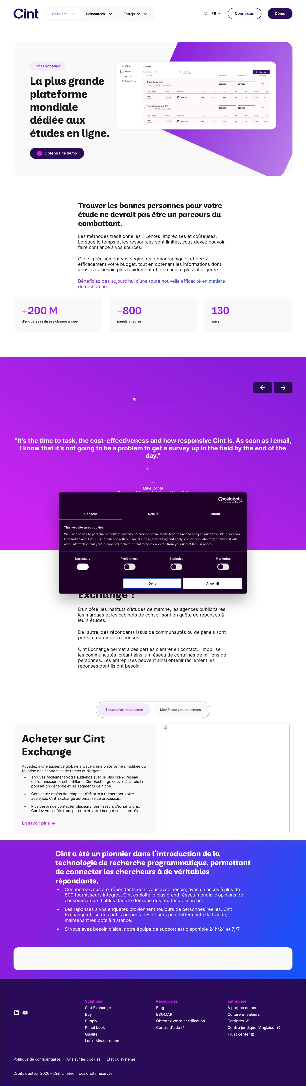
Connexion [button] (244, 13)
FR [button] (213, 13)
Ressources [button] (95, 14)
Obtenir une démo (61, 153)
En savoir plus (36, 823)
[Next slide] (283, 387)
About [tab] (215, 513)
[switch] (130, 567)
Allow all (212, 583)
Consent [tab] (90, 513)
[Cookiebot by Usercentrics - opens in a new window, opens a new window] (224, 500)
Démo (280, 13)
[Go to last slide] (262, 387)
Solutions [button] (59, 14)
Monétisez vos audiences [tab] (180, 710)
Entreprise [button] (132, 14)
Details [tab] (153, 513)
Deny (152, 583)
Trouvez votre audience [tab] (124, 710)
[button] (216, 13)
